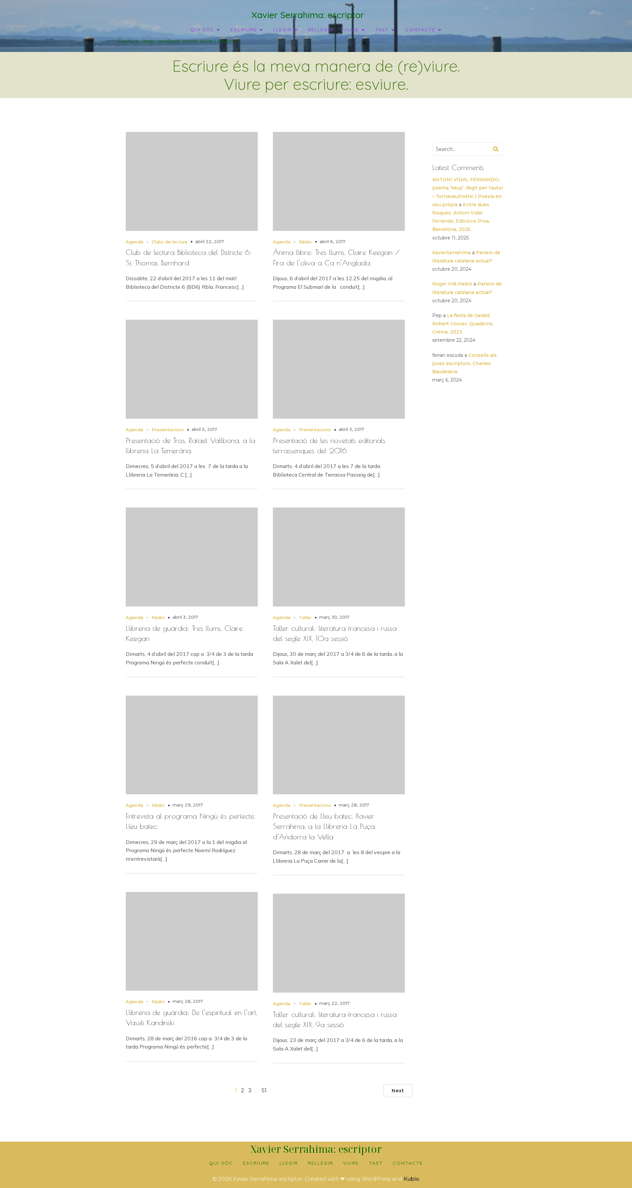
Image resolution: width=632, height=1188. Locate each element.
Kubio (411, 1179)
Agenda (134, 241)
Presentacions (168, 429)
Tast (376, 1163)
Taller (305, 617)
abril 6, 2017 (332, 241)
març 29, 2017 (187, 804)
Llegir (288, 1163)
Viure (351, 1163)
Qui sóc (221, 1163)
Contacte (408, 1163)
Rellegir (320, 30)
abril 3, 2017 (351, 429)
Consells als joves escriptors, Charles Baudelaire (464, 363)
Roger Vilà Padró (452, 284)
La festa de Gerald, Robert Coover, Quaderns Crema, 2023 (462, 323)
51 (264, 1090)
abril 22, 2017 (209, 241)
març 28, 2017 (354, 804)
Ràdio (305, 241)
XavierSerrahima (451, 253)
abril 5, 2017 (204, 429)
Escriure (256, 1163)
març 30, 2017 (334, 617)
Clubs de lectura (169, 241)
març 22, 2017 (334, 1003)
